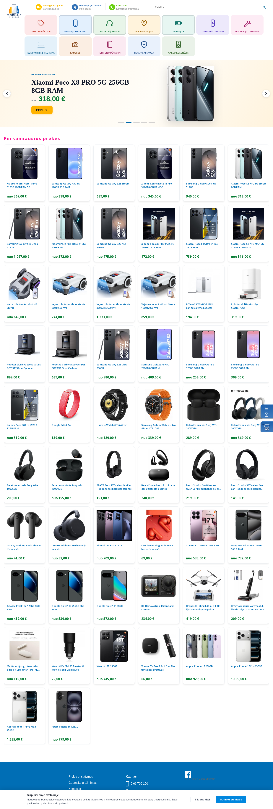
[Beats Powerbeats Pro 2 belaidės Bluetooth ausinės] (158, 465)
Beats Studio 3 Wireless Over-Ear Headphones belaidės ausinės (248, 487)
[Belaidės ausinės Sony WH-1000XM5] (24, 465)
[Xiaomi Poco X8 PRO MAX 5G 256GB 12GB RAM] (158, 224)
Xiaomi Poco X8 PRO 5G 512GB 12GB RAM (69, 245)
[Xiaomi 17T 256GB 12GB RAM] (203, 525)
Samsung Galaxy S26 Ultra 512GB (22, 245)
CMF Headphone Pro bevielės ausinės (69, 547)
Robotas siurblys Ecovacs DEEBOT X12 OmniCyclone (24, 366)
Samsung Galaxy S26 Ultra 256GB (112, 366)
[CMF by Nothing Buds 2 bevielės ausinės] (24, 525)
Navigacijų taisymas (247, 31)
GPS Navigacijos (144, 31)
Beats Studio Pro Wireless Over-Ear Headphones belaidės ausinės (203, 487)
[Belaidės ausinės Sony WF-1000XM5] (69, 465)
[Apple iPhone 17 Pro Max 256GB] (24, 706)
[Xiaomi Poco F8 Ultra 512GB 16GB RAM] (203, 224)
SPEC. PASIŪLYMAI (41, 31)
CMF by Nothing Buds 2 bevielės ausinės (24, 547)
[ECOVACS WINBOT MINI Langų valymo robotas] (203, 284)
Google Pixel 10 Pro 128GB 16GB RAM (246, 547)
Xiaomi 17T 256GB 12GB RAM (202, 545)
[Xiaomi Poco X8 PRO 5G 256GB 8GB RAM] (248, 163)
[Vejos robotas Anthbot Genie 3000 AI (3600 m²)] (114, 284)
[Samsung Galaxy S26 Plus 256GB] (114, 224)
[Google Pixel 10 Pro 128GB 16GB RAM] (248, 525)
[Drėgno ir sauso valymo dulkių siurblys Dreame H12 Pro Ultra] (248, 586)
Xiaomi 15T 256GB (107, 666)
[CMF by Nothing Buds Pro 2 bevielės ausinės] (158, 525)
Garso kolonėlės (178, 52)
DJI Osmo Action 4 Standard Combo (157, 607)
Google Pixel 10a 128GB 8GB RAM (23, 607)
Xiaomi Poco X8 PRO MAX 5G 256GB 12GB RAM (157, 245)
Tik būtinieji (202, 799)
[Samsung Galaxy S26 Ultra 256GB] (114, 344)
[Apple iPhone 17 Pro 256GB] (248, 646)
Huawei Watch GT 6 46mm (112, 425)
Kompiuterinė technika (41, 52)
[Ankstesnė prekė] (7, 93)
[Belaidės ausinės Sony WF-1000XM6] (203, 405)
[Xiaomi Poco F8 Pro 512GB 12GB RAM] (24, 405)
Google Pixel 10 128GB (110, 606)
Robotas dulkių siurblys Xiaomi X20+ (244, 306)
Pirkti (39, 109)
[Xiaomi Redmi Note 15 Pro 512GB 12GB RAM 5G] (24, 163)
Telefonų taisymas (212, 31)
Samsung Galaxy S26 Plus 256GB (111, 245)
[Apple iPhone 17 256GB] (203, 646)
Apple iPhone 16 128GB (65, 726)
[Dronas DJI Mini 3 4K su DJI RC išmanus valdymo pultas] (203, 586)
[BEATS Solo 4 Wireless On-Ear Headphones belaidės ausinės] (114, 465)
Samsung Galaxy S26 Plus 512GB (201, 185)
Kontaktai (121, 5)
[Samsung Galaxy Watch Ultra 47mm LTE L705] (158, 405)
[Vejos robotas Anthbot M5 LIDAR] (24, 284)
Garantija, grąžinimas (90, 5)
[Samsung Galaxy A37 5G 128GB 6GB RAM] (203, 344)
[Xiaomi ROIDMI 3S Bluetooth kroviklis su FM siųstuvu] (69, 646)
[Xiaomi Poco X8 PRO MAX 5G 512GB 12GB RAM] (248, 224)
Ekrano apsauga (144, 52)
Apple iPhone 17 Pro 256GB (246, 666)
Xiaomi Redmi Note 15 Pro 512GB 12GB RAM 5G (22, 185)
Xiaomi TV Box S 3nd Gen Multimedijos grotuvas (158, 667)
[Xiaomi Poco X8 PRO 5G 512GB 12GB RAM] (69, 224)
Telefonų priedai (110, 31)
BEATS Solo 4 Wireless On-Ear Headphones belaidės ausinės (114, 487)
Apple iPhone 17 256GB (199, 666)
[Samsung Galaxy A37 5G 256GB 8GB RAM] (248, 344)
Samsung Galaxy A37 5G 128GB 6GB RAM (200, 366)
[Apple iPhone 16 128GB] (69, 706)
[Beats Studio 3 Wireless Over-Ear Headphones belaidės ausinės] (248, 465)
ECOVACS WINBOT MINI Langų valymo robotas (199, 306)
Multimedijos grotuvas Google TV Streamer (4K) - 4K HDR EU (22, 668)
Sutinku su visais (231, 799)
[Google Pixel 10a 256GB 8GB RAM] (69, 586)
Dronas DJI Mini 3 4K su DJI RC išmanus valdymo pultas (203, 607)
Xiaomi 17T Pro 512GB (109, 545)
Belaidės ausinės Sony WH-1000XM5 (22, 487)
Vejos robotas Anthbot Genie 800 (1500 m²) (68, 306)
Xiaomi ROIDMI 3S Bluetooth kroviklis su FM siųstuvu (68, 667)
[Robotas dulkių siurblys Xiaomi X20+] (248, 284)
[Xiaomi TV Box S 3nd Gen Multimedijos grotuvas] (158, 646)
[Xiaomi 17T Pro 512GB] (114, 525)
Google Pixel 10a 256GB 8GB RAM (68, 607)
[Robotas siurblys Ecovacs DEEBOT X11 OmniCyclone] (69, 344)
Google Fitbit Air (61, 425)
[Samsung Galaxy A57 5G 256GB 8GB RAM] (158, 344)
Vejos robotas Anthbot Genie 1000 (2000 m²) (158, 306)
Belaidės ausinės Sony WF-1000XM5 (67, 487)
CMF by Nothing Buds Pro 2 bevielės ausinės (157, 547)
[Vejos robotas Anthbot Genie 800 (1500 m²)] (69, 284)
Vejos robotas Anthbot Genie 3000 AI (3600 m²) (113, 306)
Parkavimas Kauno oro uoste (199, 789)
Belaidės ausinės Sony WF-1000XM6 (201, 426)
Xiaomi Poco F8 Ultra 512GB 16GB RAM (202, 245)
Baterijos (178, 31)
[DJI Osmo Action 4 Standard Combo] (158, 586)
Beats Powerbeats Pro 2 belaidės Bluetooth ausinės (158, 487)
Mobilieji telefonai (75, 31)
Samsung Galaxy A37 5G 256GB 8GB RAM (245, 366)
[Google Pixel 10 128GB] (114, 586)
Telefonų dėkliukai (109, 52)
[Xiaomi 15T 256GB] (114, 646)
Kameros (75, 52)
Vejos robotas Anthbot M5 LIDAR (22, 306)
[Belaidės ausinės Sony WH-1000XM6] (248, 405)
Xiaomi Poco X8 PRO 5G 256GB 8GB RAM (248, 185)
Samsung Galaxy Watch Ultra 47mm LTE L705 (158, 426)
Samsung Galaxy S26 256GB (113, 183)
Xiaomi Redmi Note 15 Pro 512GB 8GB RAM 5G (156, 185)
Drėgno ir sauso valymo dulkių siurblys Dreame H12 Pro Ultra (247, 607)
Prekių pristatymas (53, 5)
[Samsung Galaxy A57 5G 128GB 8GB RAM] (69, 163)
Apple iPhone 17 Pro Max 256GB (21, 728)
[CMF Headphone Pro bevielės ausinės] (69, 525)
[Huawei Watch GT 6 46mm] (114, 405)
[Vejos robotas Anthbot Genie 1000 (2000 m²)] (158, 284)
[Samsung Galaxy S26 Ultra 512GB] (24, 224)
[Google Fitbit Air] (69, 405)
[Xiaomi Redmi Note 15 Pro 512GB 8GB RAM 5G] (158, 163)
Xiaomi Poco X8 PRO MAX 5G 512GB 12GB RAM (247, 245)
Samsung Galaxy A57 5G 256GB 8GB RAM (155, 366)
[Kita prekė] (266, 93)
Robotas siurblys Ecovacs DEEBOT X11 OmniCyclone (69, 366)
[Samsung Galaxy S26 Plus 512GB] (203, 163)
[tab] (121, 122)
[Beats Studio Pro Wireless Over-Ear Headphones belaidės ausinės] (203, 465)
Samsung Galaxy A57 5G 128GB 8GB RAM (66, 185)
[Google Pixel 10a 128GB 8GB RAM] (24, 586)
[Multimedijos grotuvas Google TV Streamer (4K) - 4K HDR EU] (24, 646)
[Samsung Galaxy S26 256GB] (114, 163)
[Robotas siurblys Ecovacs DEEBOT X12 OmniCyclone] (24, 344)
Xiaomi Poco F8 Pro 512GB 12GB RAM (22, 426)
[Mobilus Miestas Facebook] (188, 777)
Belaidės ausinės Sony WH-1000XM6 (246, 426)
